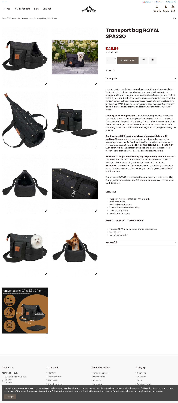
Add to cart (130, 60)
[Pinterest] (113, 70)
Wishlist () (171, 2)
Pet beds (141, 376)
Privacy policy (99, 376)
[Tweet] (110, 70)
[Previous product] (174, 18)
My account (98, 384)
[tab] (141, 78)
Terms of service (101, 372)
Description (112, 78)
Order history (54, 376)
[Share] (107, 70)
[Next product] (175, 18)
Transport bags (144, 384)
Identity (52, 372)
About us (97, 380)
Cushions (141, 372)
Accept (10, 396)
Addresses (53, 380)
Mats (139, 380)
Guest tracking (55, 384)
